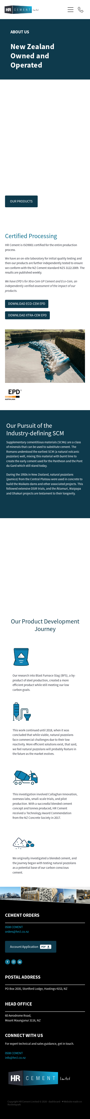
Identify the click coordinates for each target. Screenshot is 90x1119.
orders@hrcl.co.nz (17, 932)
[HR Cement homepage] (35, 9)
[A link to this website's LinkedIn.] (19, 961)
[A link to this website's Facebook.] (7, 961)
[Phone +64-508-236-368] (81, 10)
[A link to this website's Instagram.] (13, 961)
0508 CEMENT (14, 1053)
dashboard (54, 1101)
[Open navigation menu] (71, 10)
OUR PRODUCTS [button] (21, 201)
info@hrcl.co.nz (15, 1058)
